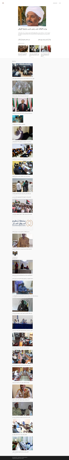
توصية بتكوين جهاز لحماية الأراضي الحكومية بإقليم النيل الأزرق (21, 365)
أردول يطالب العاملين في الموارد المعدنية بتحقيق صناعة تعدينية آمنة (22, 313)
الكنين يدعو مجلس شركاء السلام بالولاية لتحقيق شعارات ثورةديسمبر (22, 330)
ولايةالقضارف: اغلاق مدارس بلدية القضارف (18, 124)
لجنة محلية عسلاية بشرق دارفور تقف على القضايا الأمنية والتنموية (22, 248)
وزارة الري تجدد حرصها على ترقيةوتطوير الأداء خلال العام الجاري (21, 141)
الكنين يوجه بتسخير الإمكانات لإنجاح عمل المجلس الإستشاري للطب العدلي (23, 78)
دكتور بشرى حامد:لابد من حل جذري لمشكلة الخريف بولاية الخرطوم (45, 54)
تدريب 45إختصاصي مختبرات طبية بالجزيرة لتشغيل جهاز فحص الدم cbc (34, 54)
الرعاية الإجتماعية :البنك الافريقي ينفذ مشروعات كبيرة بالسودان (21, 158)
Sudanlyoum (19, 457)
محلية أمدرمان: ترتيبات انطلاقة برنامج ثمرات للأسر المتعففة (21, 176)
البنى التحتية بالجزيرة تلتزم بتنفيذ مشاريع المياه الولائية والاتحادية (21, 193)
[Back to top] (68, 459)
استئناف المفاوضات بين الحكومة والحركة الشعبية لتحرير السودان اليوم (22, 278)
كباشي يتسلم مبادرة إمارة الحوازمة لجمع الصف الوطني (20, 451)
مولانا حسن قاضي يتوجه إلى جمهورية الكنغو (44, 39)
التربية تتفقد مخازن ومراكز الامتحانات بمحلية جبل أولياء (20, 95)
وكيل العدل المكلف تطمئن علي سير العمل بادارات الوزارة (20, 382)
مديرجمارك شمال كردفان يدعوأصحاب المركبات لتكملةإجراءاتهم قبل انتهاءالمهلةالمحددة (25, 295)
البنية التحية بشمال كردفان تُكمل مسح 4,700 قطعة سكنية (20, 347)
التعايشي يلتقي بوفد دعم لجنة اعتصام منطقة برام (19, 434)
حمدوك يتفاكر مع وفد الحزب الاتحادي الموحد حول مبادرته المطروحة (22, 113)
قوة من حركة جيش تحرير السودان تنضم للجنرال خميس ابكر (21, 417)
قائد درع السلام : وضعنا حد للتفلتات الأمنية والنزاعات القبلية (20, 399)
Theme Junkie (22, 458)
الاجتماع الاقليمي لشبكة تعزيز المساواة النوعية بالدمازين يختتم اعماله (22, 275)
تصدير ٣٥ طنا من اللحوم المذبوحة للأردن (24, 39)
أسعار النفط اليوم (14, 257)
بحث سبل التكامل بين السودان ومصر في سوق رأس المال (20, 231)
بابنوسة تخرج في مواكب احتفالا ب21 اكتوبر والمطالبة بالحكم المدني (22, 214)
